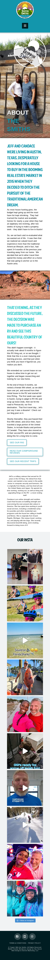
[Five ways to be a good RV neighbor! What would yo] (25, 788)
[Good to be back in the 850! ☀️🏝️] (25, 714)
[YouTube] (25, 936)
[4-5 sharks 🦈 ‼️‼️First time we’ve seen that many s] (25, 640)
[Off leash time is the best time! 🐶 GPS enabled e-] (25, 751)
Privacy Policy (34, 943)
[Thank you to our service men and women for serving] (25, 567)
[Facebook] (17, 936)
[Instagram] (32, 936)
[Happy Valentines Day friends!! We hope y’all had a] (25, 862)
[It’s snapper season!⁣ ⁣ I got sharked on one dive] (25, 677)
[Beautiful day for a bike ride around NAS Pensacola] (25, 603)
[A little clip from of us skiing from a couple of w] (25, 825)
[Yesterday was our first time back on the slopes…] (25, 898)
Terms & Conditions (17, 943)
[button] (25, 26)
